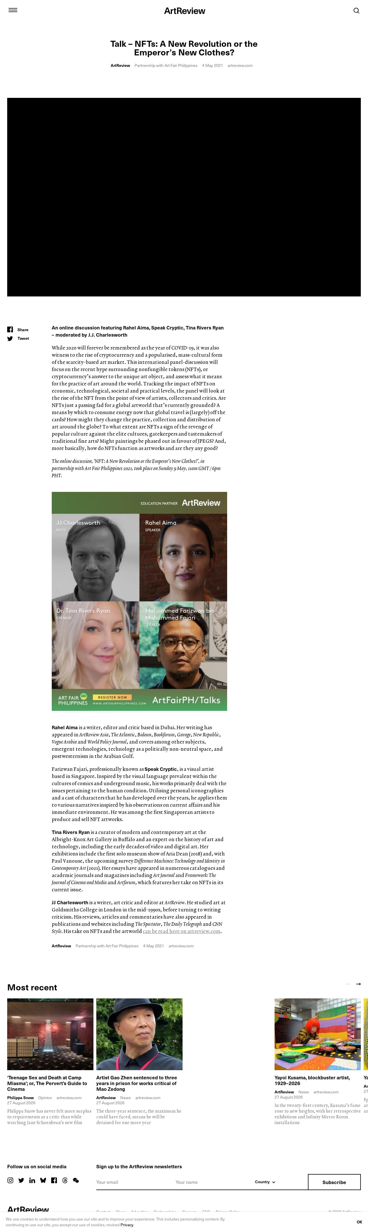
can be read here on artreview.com (182, 931)
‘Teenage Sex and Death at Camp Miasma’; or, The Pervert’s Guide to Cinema (47, 1083)
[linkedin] (32, 1180)
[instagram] (10, 1180)
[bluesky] (43, 1180)
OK (359, 1222)
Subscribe (334, 1182)
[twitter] (21, 1180)
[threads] (65, 1180)
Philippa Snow (20, 1097)
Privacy (126, 1225)
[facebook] (54, 1180)
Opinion (45, 1098)
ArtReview (120, 65)
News (125, 1098)
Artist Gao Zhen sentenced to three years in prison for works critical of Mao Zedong (136, 1083)
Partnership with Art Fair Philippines (166, 65)
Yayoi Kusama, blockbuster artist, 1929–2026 (312, 1080)
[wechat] (75, 1180)
